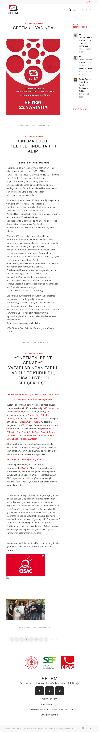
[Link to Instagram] (83, 9)
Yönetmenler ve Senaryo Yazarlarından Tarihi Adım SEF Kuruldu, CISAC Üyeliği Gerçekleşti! (33, 370)
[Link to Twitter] (91, 9)
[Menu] (74, 9)
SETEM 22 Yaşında (33, 27)
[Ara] (68, 9)
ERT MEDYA (69, 728)
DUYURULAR (29, 23)
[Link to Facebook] (87, 9)
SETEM (39, 23)
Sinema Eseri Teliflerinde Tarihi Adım (33, 146)
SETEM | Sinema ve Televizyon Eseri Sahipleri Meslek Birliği (37, 728)
